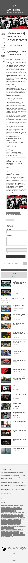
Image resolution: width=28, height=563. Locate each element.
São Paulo (9, 212)
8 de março (15, 507)
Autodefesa (4, 536)
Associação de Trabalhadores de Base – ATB (11, 529)
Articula (19, 522)
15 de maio (12, 505)
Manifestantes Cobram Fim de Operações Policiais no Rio (19, 395)
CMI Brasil (14, 10)
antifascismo (22, 517)
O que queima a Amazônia (18, 448)
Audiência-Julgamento (14, 533)
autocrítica (22, 534)
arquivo (14, 276)
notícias (16, 270)
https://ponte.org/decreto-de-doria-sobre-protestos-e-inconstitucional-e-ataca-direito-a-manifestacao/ (16, 180)
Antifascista (4, 519)
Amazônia (4, 514)
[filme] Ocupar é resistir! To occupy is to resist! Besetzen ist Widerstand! (20, 316)
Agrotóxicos (11, 510)
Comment (9, 235)
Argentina (18, 521)
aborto (20, 507)
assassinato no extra (20, 526)
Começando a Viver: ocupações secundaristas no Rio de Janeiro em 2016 (19, 282)
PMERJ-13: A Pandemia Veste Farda (19, 431)
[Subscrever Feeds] (14, 498)
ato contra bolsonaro (6, 531)
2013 (19, 505)
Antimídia (10, 519)
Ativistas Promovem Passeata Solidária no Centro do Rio (19, 351)
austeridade (15, 534)
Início (14, 553)
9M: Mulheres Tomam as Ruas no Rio (19, 440)
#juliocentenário (5, 505)
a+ (4, 52)
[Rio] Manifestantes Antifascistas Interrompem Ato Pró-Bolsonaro (19, 405)
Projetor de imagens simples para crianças (19, 422)
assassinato (12, 526)
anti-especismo (11, 517)
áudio (21, 533)
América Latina (10, 514)
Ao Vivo (22, 519)
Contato (14, 560)
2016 (22, 505)
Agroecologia (4, 510)
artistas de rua (5, 526)
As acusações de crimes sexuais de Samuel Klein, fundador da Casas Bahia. (18, 307)
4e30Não (3, 507)
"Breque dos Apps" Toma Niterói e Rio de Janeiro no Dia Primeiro (19, 360)
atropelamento (5, 533)
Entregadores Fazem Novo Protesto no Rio (19, 342)
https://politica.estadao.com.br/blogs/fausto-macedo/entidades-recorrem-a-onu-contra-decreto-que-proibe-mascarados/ (16, 191)
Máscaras (18, 212)
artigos (14, 273)
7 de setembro (9, 507)
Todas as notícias (14, 457)
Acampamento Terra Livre (7, 509)
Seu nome (8, 229)
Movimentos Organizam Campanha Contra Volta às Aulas (19, 333)
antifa (16, 517)
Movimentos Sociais (18, 45)
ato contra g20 (15, 531)
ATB (22, 529)
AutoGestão (10, 536)
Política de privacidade (14, 558)
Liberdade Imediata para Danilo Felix (18, 324)
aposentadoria (11, 521)
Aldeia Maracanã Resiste (7, 512)
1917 (16, 505)
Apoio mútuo (4, 521)
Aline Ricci (22, 512)
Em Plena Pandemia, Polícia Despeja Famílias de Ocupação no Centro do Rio (20, 414)
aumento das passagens (7, 534)
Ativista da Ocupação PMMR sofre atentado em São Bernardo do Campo (12, 299)
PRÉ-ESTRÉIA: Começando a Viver (19, 290)
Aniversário (4, 517)
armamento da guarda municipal (9, 522)
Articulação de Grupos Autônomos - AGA (10, 524)
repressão (19, 214)
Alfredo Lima (16, 512)
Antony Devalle (16, 519)
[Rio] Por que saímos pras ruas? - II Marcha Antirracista (19, 386)
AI (15, 510)
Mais (2, 538)
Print (4, 49)
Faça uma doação (14, 555)
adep (21, 509)
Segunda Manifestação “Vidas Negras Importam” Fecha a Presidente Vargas (19, 378)
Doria (13, 212)
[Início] (14, 6)
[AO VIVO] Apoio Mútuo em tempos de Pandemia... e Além (19, 368)
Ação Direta (16, 509)
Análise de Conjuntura (19, 514)
